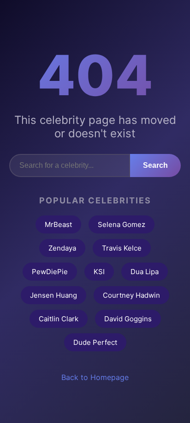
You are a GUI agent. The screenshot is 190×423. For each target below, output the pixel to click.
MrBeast (58, 224)
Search (155, 165)
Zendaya (62, 248)
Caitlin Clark (58, 318)
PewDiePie (50, 271)
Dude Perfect (95, 342)
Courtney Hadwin (131, 295)
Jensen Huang (53, 295)
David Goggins (128, 318)
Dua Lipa (145, 271)
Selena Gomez (121, 224)
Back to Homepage (95, 377)
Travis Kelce (122, 248)
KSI (99, 271)
